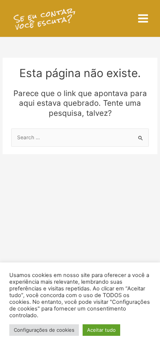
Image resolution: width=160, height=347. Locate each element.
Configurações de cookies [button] (44, 330)
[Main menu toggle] (143, 18)
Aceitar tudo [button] (101, 330)
